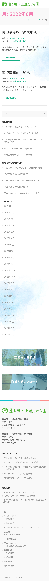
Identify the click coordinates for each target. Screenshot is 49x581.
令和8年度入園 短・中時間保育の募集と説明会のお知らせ (25, 140)
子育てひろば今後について (16, 187)
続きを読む (11, 57)
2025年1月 (9, 244)
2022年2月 (9, 321)
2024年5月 (9, 264)
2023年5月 (9, 289)
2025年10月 (10, 219)
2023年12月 (10, 270)
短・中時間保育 (13, 534)
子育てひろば (10, 543)
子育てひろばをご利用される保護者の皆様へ (24, 167)
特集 (25, 41)
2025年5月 (9, 231)
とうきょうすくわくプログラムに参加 (21, 133)
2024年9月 (9, 257)
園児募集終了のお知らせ (21, 32)
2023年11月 (10, 276)
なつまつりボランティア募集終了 (19, 148)
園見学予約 (9, 566)
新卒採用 (10, 557)
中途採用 (10, 552)
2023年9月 (9, 283)
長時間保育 (11, 539)
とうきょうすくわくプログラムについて (24, 527)
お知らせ (17, 41)
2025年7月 (9, 225)
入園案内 (8, 532)
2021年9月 (9, 328)
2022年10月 (10, 302)
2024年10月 (10, 251)
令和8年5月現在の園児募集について (20, 126)
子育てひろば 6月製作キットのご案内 (21, 193)
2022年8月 (9, 309)
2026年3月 (9, 212)
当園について (10, 516)
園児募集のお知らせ (18, 72)
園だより (10, 523)
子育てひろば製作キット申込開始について (23, 180)
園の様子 (10, 518)
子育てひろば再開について (16, 174)
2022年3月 (9, 315)
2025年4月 (9, 238)
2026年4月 (9, 206)
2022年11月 (10, 296)
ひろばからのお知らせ (16, 545)
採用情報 (8, 550)
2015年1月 (9, 334)
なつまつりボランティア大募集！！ (20, 155)
